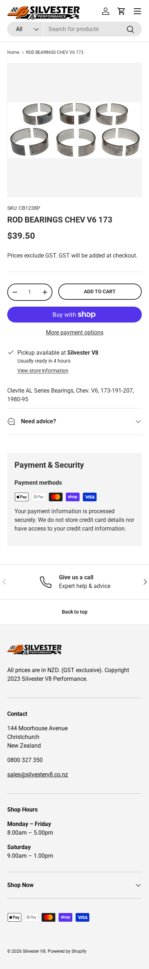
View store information (42, 370)
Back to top (75, 612)
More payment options (74, 332)
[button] (121, 11)
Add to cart (100, 291)
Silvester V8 (34, 951)
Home (13, 52)
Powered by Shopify (67, 951)
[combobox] (74, 29)
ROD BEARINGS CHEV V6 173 (55, 52)
